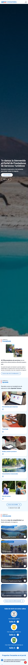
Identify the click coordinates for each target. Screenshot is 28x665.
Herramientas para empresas (10, 406)
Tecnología (5, 429)
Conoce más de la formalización (11, 373)
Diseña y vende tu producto (9, 451)
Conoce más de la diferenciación (14, 601)
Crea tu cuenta (7, 174)
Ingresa (6, 179)
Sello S (13, 648)
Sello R (13, 622)
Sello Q (13, 635)
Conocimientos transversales (10, 474)
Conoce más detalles (14, 505)
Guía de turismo (6, 496)
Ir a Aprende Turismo (14, 508)
